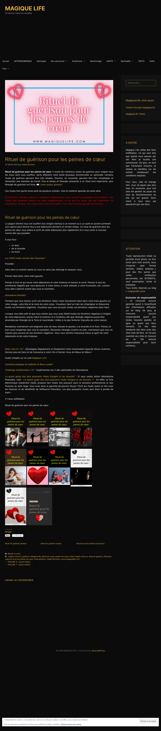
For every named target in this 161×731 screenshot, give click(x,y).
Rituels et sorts (14, 554)
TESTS (141, 61)
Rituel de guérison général (15, 543)
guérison (26, 556)
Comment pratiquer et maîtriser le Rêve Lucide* (29, 364)
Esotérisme (77, 61)
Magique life (36, 556)
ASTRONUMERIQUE (23, 61)
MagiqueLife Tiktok (135, 114)
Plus (4, 68)
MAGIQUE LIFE (25, 8)
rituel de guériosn (96, 556)
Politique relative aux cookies (71, 724)
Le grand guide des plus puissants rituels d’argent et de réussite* (40, 376)
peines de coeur (62, 556)
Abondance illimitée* (15, 295)
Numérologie (96, 61)
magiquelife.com (136, 291)
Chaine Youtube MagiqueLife (140, 107)
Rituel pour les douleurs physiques (90, 543)
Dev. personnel (57, 61)
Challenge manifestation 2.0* (20, 370)
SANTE (110, 61)
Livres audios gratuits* (51, 184)
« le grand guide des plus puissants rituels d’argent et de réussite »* (58, 379)
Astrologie (41, 61)
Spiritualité (125, 61)
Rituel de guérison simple (51, 543)
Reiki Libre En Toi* (14, 349)
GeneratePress (98, 650)
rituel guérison (40, 559)
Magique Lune (39, 358)
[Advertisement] (80, 38)
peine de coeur (48, 556)
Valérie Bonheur (53, 559)
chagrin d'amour (14, 556)
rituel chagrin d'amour (79, 556)
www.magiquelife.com (70, 559)
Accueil (6, 61)
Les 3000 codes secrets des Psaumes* (25, 258)
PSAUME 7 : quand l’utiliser (19, 565)
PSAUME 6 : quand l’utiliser (19, 562)
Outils (152, 61)
